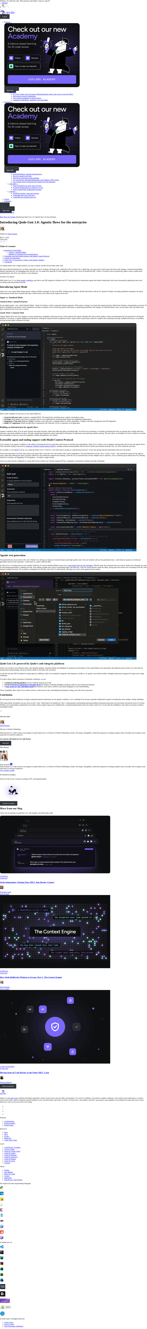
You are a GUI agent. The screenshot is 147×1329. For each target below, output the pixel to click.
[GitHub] (5, 1106)
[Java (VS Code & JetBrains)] (73, 1205)
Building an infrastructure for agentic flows (23, 254)
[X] (5, 1114)
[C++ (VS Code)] (73, 1227)
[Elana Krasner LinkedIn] (11, 765)
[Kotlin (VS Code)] (73, 1210)
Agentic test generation (12, 258)
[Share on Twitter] (7, 242)
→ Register (4, 3)
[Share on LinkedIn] (4, 242)
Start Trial (10, 90)
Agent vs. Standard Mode (17, 252)
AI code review (13, 1098)
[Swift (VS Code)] (73, 1232)
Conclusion (8, 262)
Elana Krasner (12, 234)
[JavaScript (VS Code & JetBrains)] (73, 1199)
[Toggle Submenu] (11, 22)
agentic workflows (27, 280)
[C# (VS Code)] (73, 1238)
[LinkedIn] (5, 1111)
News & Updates (9, 217)
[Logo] (3, 1094)
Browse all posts (8, 1086)
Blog (1, 217)
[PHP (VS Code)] (73, 1221)
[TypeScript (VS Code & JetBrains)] (73, 1194)
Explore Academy (8, 803)
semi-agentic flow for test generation (80, 565)
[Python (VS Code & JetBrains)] (73, 1188)
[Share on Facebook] (1, 242)
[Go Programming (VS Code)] (73, 1215)
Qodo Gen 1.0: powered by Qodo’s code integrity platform (24, 260)
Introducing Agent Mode (12, 250)
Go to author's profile (7, 770)
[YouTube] (5, 1109)
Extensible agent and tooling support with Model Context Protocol (26, 256)
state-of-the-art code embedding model (20, 687)
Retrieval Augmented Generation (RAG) (27, 685)
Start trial (5, 743)
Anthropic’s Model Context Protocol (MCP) (41, 446)
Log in (4, 16)
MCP (16, 450)
